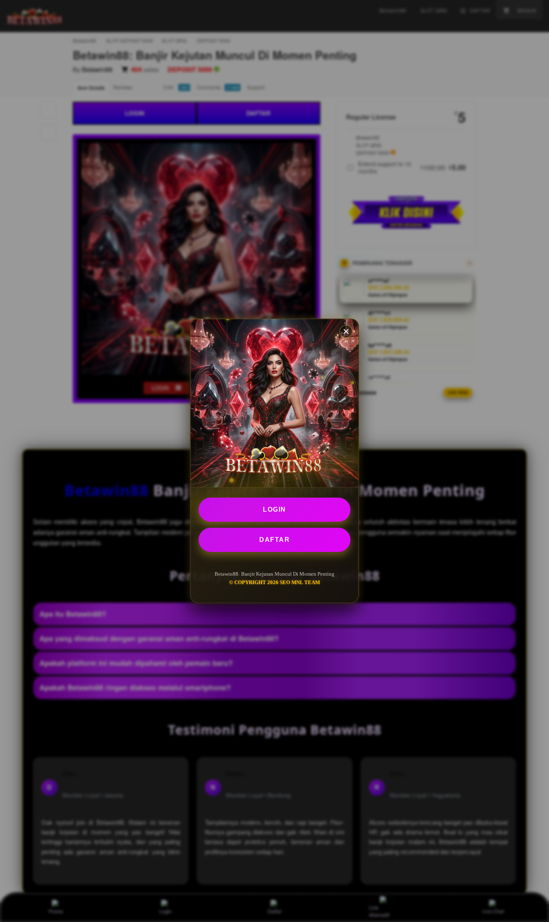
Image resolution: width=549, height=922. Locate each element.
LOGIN (274, 509)
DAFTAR (274, 539)
